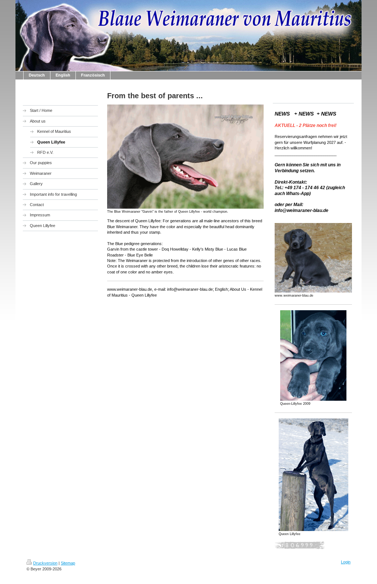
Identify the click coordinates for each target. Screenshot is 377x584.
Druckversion (45, 563)
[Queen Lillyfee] (313, 474)
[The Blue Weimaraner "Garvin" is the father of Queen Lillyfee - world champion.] (185, 156)
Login (345, 562)
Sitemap (68, 563)
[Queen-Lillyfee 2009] (313, 355)
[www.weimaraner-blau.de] (313, 258)
